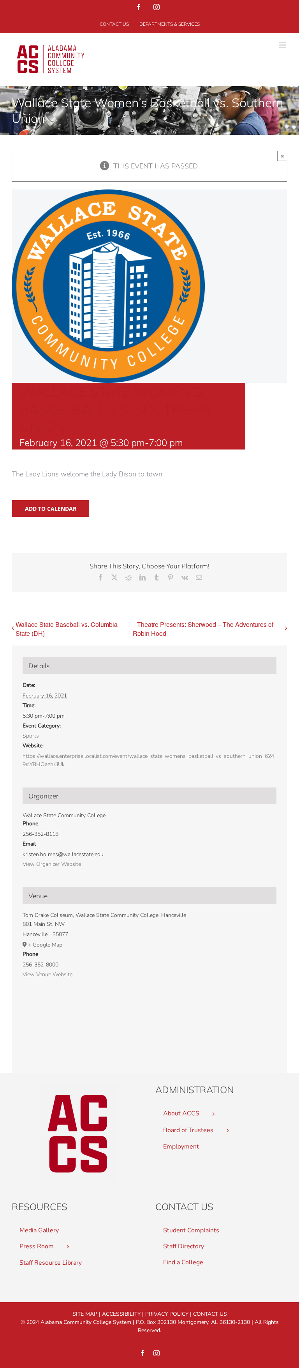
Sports (31, 736)
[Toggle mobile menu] (283, 45)
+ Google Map (45, 945)
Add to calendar (50, 508)
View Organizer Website (52, 864)
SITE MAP (84, 1314)
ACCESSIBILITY (121, 1314)
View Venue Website (47, 974)
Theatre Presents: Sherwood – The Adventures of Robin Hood (203, 629)
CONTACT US (210, 1314)
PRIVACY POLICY (166, 1314)
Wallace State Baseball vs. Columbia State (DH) (67, 629)
